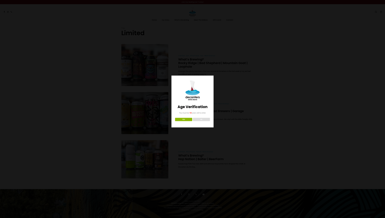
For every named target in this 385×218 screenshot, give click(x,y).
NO (201, 119)
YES (183, 119)
